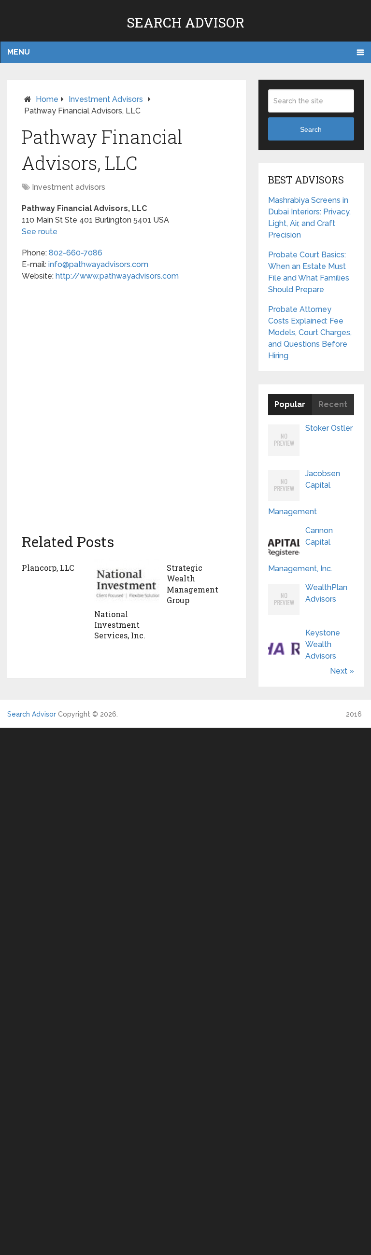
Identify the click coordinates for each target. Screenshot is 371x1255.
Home (47, 99)
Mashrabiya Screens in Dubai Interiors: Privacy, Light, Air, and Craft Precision (309, 218)
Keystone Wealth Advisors (322, 644)
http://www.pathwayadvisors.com (117, 276)
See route (39, 231)
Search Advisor (185, 22)
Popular (289, 404)
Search (311, 129)
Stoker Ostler (329, 428)
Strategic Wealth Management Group (192, 584)
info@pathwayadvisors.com (98, 264)
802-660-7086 (75, 252)
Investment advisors (106, 99)
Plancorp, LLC (48, 568)
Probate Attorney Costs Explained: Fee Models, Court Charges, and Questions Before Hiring (310, 332)
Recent (332, 404)
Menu (18, 51)
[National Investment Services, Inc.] (126, 581)
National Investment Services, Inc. (119, 625)
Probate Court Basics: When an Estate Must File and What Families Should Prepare (308, 272)
